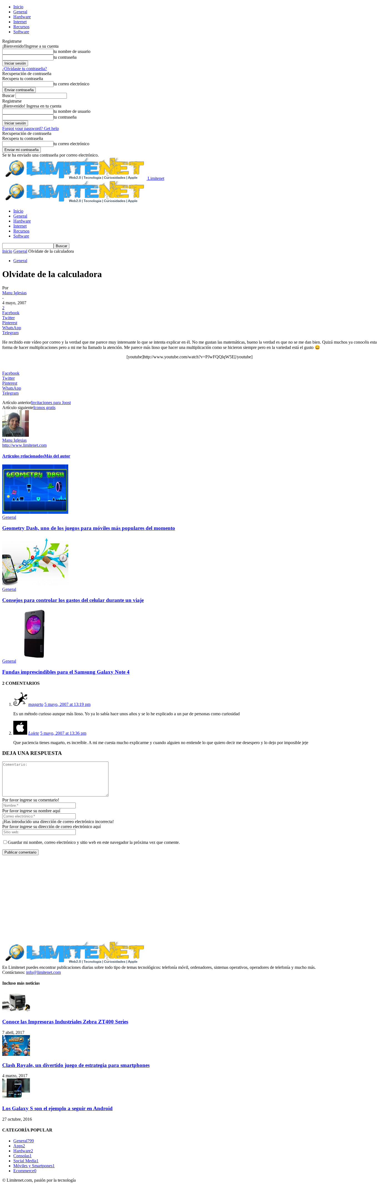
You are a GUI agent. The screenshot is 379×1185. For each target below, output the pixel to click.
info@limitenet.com (43, 972)
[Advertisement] (189, 898)
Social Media (26, 1160)
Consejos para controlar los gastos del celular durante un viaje (73, 600)
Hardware (22, 16)
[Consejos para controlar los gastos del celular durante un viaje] (35, 584)
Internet (20, 21)
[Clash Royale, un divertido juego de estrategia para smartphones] (16, 1054)
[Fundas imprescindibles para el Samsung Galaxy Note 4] (35, 656)
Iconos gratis (44, 407)
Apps (19, 1145)
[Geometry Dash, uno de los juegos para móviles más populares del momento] (35, 512)
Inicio (18, 6)
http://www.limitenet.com (24, 445)
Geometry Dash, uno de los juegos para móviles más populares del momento (88, 528)
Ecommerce (24, 1170)
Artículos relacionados (23, 456)
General (20, 11)
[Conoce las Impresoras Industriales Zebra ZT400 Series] (16, 1011)
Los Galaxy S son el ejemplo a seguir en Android (57, 1108)
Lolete (33, 733)
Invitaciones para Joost (51, 402)
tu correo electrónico (71, 83)
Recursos (21, 26)
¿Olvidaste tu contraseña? (24, 68)
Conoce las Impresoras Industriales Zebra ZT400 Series (65, 1022)
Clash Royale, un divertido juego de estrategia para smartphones (76, 1065)
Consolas (22, 1155)
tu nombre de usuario (72, 51)
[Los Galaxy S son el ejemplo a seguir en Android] (16, 1097)
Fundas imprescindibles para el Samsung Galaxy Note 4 (66, 672)
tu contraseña (65, 57)
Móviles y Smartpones (34, 1165)
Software (21, 31)
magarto (35, 704)
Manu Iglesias (14, 292)
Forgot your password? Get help (30, 128)
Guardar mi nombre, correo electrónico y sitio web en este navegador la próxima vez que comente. (94, 842)
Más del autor (57, 456)
